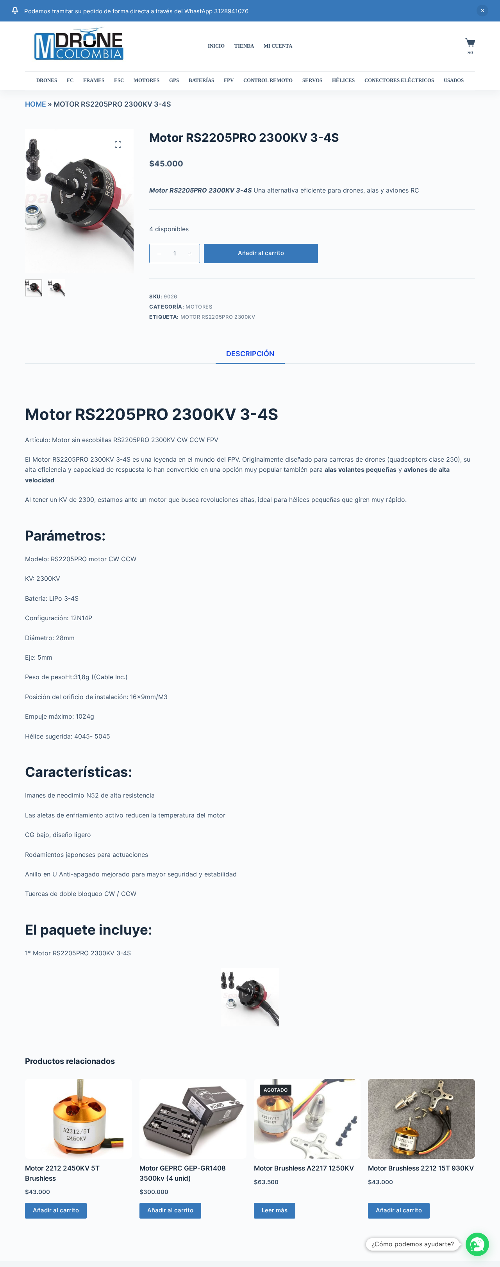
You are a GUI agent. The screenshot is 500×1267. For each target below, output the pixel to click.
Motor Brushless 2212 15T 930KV (421, 1168)
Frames (93, 80)
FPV (229, 80)
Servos (312, 80)
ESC (119, 80)
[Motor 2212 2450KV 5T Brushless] (78, 1119)
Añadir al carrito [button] (56, 1210)
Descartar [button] (482, 10)
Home (35, 104)
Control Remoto (268, 80)
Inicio (216, 46)
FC (70, 80)
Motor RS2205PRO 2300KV (217, 317)
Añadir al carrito (261, 253)
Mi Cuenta (278, 46)
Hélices (343, 80)
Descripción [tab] (250, 354)
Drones (46, 80)
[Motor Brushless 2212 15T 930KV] (421, 1119)
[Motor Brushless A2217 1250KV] (307, 1119)
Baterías (201, 80)
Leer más (275, 1210)
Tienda (244, 46)
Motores (146, 80)
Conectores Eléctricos (399, 80)
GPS (174, 80)
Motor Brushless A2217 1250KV (304, 1168)
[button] (477, 1244)
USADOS (454, 80)
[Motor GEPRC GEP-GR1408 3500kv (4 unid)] (192, 1119)
